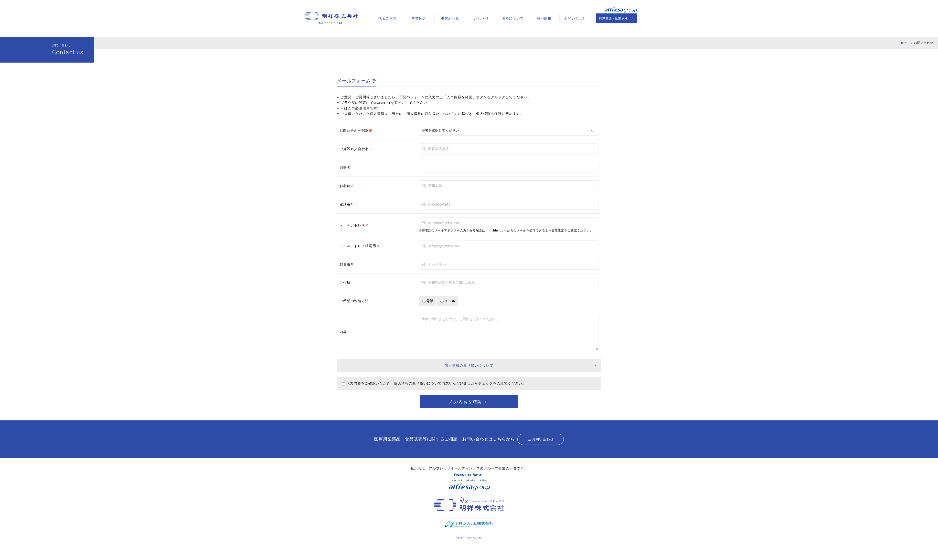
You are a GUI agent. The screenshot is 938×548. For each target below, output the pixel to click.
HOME (905, 43)
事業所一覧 (450, 18)
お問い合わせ (575, 18)
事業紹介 (419, 18)
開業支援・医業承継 (613, 18)
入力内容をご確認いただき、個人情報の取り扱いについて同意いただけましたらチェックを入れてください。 (436, 383)
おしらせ (481, 18)
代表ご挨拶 (387, 18)
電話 (430, 301)
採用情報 (544, 18)
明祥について (513, 18)
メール (449, 301)
